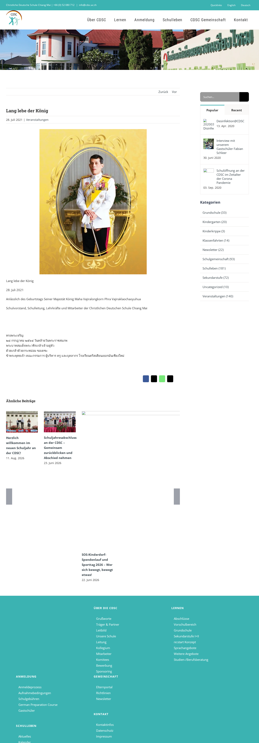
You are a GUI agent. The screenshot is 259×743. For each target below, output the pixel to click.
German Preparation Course (37, 705)
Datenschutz (104, 730)
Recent (236, 110)
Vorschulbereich (185, 624)
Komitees (102, 660)
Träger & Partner (107, 624)
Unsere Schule (106, 636)
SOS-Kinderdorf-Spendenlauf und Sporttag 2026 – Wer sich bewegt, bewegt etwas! (97, 565)
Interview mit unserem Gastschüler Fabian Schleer (230, 147)
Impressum (104, 736)
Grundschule (183, 630)
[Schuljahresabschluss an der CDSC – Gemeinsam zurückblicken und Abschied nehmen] (60, 421)
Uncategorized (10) (216, 287)
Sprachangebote (185, 648)
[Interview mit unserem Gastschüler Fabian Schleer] (208, 141)
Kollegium (103, 648)
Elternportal (104, 687)
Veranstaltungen (37, 120)
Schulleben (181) (214, 268)
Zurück (163, 92)
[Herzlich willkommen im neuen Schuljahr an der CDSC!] (22, 421)
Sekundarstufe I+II (186, 636)
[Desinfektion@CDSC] (208, 121)
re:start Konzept (185, 642)
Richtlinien (103, 693)
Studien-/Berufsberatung (191, 660)
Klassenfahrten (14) (216, 240)
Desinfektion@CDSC (230, 121)
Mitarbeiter (103, 654)
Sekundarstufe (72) (216, 278)
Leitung (101, 642)
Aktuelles (24, 736)
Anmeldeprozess (29, 687)
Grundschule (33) (214, 212)
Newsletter (103, 699)
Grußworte (103, 619)
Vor (174, 92)
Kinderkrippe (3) (214, 231)
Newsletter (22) (213, 250)
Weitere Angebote (186, 654)
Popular (212, 110)
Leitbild (101, 630)
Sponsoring (104, 671)
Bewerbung (104, 665)
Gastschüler (26, 710)
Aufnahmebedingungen (34, 693)
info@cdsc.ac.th (88, 5)
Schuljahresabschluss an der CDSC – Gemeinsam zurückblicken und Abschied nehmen (60, 448)
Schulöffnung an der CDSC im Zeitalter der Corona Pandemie (231, 176)
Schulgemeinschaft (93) (219, 259)
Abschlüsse (181, 619)
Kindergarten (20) (215, 222)
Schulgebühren (28, 699)
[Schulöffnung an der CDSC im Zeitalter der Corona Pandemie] (208, 171)
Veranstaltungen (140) (218, 296)
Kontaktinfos (105, 725)
